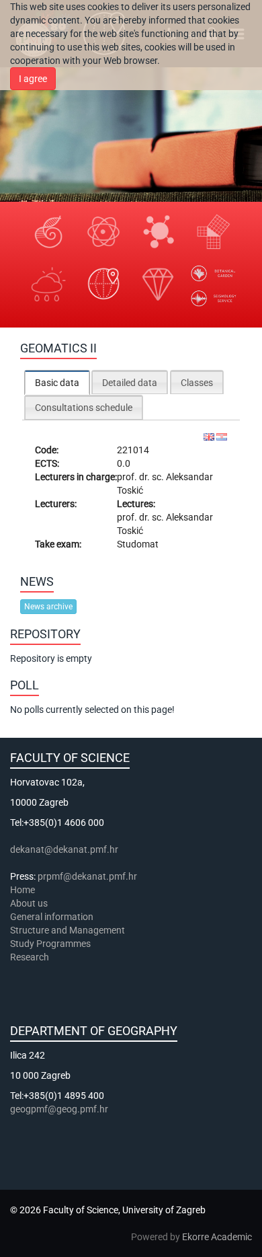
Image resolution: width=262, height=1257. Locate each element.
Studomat (138, 544)
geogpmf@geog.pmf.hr (59, 1109)
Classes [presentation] (197, 382)
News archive (48, 606)
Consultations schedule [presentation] (83, 407)
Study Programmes (50, 943)
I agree (33, 78)
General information (51, 916)
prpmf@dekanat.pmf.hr (87, 876)
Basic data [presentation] (57, 382)
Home (22, 889)
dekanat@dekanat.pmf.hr (64, 849)
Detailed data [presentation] (129, 382)
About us (30, 903)
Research (30, 957)
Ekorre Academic (217, 1236)
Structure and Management (67, 930)
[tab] (57, 382)
